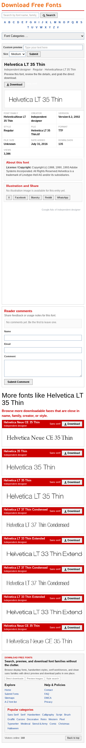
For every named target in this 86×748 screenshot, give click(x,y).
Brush (67, 714)
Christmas (63, 723)
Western (53, 719)
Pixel (62, 719)
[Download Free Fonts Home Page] (31, 5)
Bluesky (35, 197)
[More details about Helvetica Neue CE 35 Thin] (43, 437)
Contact (48, 690)
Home (8, 690)
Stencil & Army (40, 723)
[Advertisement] (43, 255)
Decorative (33, 719)
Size (5, 54)
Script (59, 714)
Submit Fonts (12, 694)
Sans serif (31, 83)
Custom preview (12, 47)
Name (7, 331)
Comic (53, 723)
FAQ (46, 694)
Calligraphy (48, 714)
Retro (44, 719)
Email (7, 344)
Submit (33, 54)
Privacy (48, 702)
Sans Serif (13, 714)
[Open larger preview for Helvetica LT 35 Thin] (43, 99)
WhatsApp (62, 197)
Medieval (25, 723)
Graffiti (11, 719)
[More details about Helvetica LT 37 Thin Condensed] (43, 524)
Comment (10, 356)
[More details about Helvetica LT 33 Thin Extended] (43, 553)
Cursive (21, 719)
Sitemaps (10, 698)
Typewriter (13, 723)
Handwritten (33, 714)
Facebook (20, 197)
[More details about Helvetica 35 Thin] (43, 466)
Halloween (13, 728)
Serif (23, 714)
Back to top (73, 738)
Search (50, 15)
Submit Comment (18, 381)
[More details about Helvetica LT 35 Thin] (43, 495)
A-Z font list (11, 702)
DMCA (47, 698)
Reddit (48, 197)
